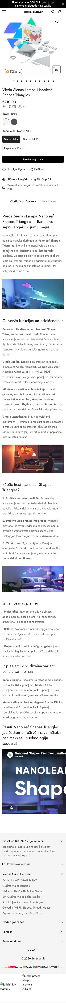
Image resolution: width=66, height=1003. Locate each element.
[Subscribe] (60, 864)
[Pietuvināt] (56, 70)
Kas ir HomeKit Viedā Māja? (19, 880)
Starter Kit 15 (30, 139)
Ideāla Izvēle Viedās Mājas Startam (23, 891)
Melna (14, 122)
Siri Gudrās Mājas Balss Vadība (21, 897)
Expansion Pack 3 (14, 148)
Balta (6, 122)
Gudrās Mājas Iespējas (16, 886)
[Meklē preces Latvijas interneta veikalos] (31, 982)
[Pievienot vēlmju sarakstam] (56, 22)
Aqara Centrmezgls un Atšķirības (21, 913)
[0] (60, 11)
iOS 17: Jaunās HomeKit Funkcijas (22, 902)
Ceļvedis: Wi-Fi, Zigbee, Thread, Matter (26, 908)
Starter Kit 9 (11, 139)
